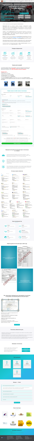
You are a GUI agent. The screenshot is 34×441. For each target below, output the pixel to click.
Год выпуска (18, 110)
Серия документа (3, 119)
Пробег (3, 115)
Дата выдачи (26, 119)
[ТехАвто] (1, 1)
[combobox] (20, 96)
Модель (10, 110)
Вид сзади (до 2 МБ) (19, 132)
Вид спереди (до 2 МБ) (4, 132)
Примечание (18, 126)
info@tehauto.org (3, 437)
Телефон (11, 95)
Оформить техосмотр (24, 13)
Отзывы (28, 15)
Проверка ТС (20, 17)
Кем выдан (18, 119)
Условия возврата (27, 437)
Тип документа (26, 95)
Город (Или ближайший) (19, 95)
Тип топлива (18, 115)
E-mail (2, 95)
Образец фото (21, 15)
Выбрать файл (5, 133)
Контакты (21, 1)
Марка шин (11, 115)
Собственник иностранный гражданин (13, 126)
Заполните (5, 56)
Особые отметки (3, 126)
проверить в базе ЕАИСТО (17, 37)
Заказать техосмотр (17, 143)
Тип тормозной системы (27, 115)
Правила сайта (26, 436)
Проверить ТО (27, 17)
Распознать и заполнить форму (6, 106)
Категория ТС (26, 110)
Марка (2, 110)
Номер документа (11, 119)
